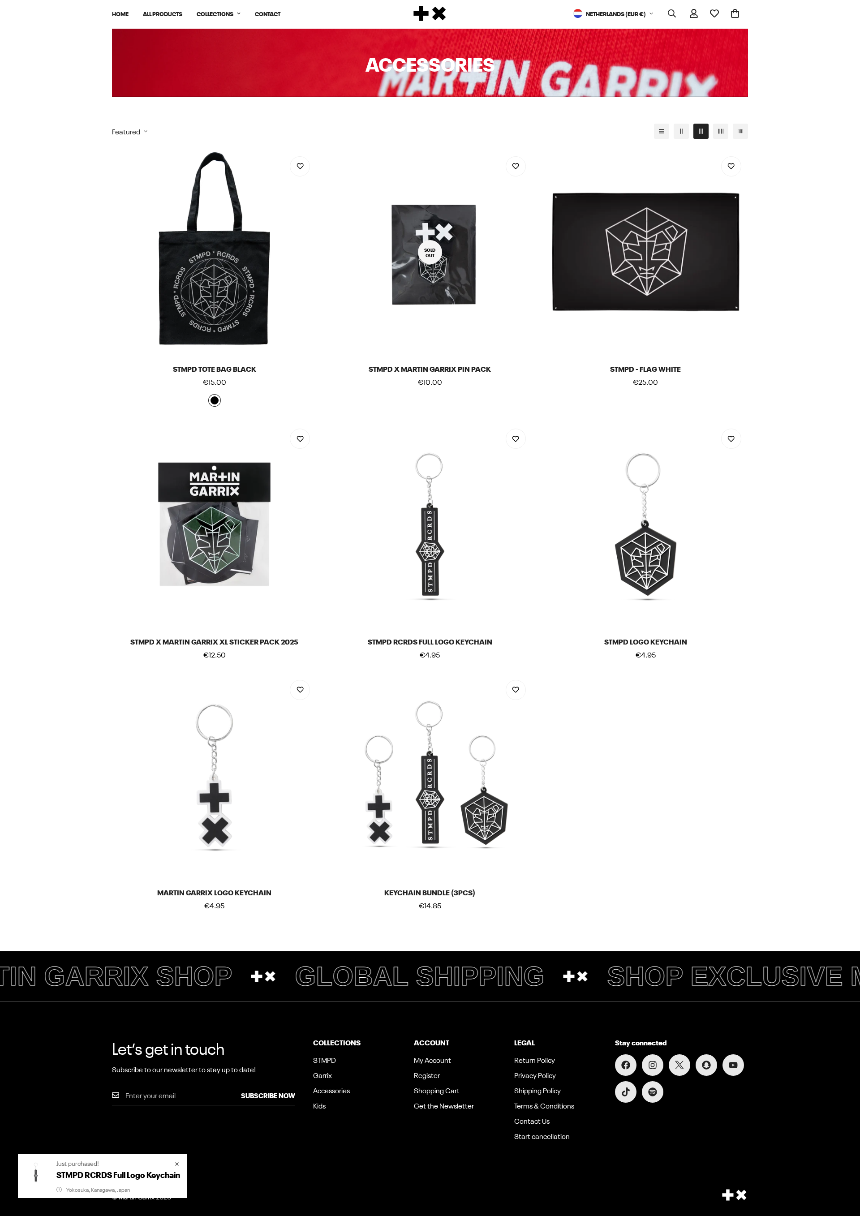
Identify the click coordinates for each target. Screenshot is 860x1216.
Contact (267, 13)
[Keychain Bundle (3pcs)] (429, 775)
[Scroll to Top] (842, 1167)
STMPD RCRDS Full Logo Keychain (430, 641)
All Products (162, 13)
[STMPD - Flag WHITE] (645, 252)
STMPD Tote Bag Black (214, 369)
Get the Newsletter (444, 1105)
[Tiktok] (625, 1092)
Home (120, 13)
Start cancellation (542, 1136)
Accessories (331, 1090)
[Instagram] (652, 1065)
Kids (319, 1105)
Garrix (322, 1075)
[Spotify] (652, 1092)
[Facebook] (625, 1065)
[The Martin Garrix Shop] (430, 13)
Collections (215, 13)
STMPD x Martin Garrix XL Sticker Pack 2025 (214, 641)
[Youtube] (733, 1065)
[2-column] (681, 131)
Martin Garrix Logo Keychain (214, 892)
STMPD (324, 1060)
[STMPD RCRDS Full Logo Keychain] (429, 524)
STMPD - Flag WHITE (645, 369)
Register (427, 1075)
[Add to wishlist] (300, 166)
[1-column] (661, 131)
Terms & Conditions (544, 1105)
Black (214, 400)
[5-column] (740, 131)
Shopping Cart (437, 1090)
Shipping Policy (537, 1090)
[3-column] (701, 131)
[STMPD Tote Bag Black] (214, 252)
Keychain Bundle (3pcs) (429, 892)
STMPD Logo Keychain (645, 641)
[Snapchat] (706, 1065)
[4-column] (720, 131)
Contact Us (532, 1121)
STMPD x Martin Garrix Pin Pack (430, 369)
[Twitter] (679, 1065)
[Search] (672, 13)
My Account (432, 1060)
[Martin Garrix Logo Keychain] (214, 775)
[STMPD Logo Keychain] (645, 524)
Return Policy (534, 1060)
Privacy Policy (535, 1075)
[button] (735, 13)
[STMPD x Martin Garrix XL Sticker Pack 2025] (214, 524)
